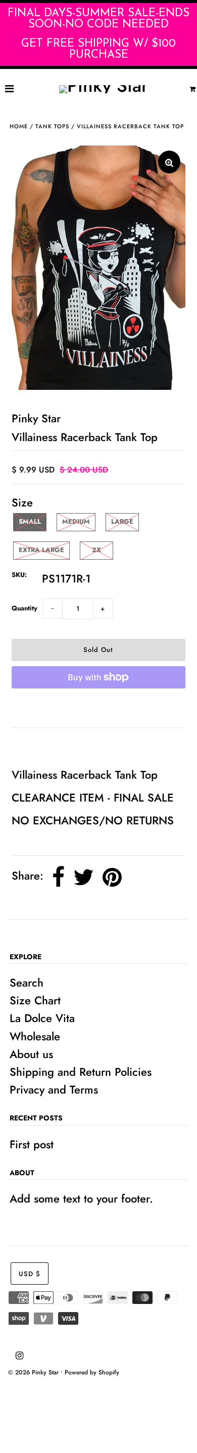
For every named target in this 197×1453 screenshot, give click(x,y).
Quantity (24, 608)
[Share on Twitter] (83, 877)
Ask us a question (60, 747)
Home (19, 126)
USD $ (29, 1274)
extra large (41, 550)
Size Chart (35, 1000)
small (30, 521)
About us (31, 1054)
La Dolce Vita (42, 1018)
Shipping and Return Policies (81, 1072)
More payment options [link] (98, 708)
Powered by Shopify (92, 1372)
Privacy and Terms (54, 1089)
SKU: (19, 574)
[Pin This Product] (112, 877)
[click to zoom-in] (169, 162)
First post (32, 1144)
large (122, 521)
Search (26, 982)
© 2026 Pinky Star (33, 1372)
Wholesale (35, 1036)
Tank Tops (52, 126)
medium (76, 521)
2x (96, 550)
